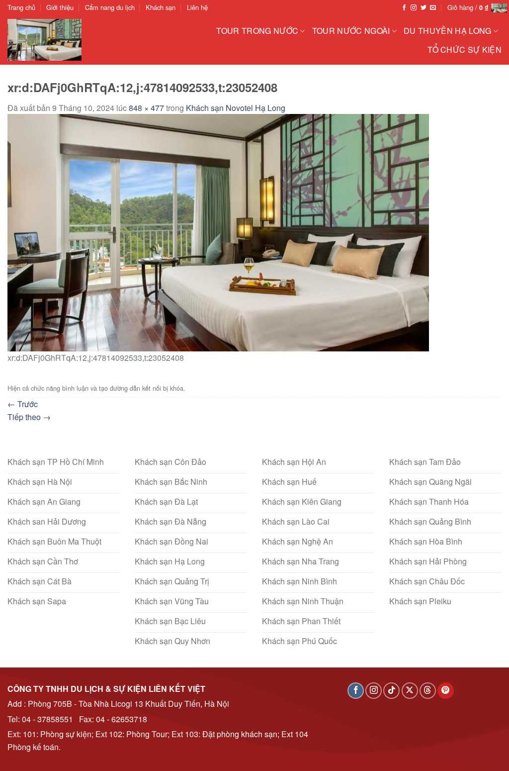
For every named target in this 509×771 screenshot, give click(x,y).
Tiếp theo (29, 417)
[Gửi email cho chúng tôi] (433, 7)
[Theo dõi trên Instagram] (414, 7)
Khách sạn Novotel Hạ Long (235, 107)
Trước (22, 404)
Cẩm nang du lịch (110, 7)
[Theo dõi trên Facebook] (404, 7)
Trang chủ (21, 7)
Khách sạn (160, 7)
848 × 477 (146, 107)
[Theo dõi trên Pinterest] (445, 690)
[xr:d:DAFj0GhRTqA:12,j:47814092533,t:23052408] (218, 231)
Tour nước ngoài (351, 30)
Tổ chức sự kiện (464, 49)
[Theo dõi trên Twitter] (423, 7)
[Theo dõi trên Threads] (428, 690)
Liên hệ (197, 7)
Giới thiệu (60, 7)
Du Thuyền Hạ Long (447, 30)
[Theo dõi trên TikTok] (391, 690)
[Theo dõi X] (410, 690)
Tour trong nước (257, 30)
